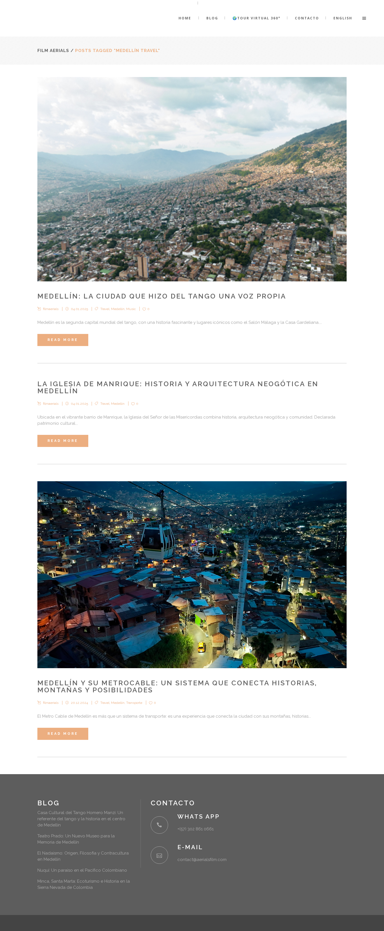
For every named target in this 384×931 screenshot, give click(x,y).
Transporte (134, 703)
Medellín (118, 309)
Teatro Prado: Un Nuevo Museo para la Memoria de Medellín (76, 839)
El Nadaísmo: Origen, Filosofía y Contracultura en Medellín (83, 856)
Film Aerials (53, 50)
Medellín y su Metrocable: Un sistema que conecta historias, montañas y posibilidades (177, 686)
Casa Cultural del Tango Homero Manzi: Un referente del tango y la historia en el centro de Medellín (81, 819)
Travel (104, 309)
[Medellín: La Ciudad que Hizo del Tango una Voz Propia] (192, 179)
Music (131, 309)
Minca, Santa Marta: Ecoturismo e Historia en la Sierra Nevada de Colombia (83, 884)
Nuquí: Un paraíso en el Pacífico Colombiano (82, 870)
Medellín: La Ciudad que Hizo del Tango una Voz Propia (161, 296)
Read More (63, 340)
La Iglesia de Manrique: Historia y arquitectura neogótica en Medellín (178, 387)
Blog (48, 803)
